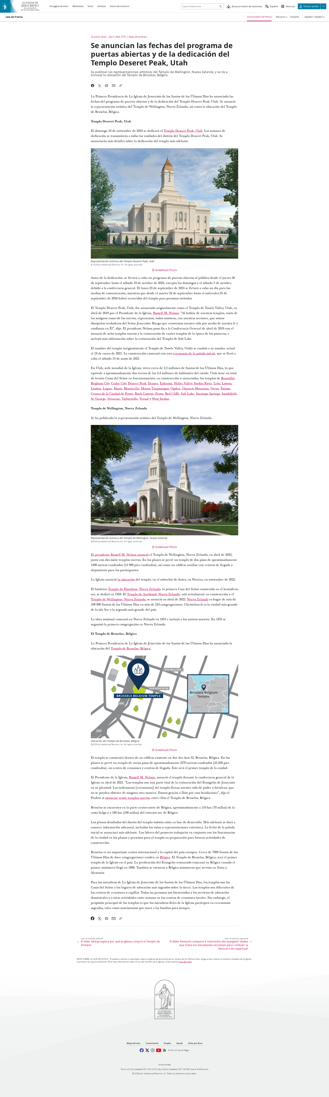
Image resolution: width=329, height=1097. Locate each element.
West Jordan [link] (160, 399)
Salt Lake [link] (187, 394)
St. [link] (92, 399)
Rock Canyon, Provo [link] (149, 394)
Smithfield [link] (229, 394)
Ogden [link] (175, 388)
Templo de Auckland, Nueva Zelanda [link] (153, 594)
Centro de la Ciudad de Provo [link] (112, 394)
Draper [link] (153, 383)
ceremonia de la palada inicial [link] (194, 353)
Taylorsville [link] (130, 399)
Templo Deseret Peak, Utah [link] (183, 131)
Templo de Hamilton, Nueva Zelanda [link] (134, 589)
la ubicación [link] (126, 579)
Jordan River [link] (203, 383)
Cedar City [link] (118, 383)
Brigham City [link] (100, 383)
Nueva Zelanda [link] (197, 599)
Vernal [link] (144, 399)
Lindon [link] (96, 388)
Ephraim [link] (166, 383)
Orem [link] (214, 388)
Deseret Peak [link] (137, 383)
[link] (92, 918)
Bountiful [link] (227, 378)
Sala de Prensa (14, 17)
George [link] (100, 399)
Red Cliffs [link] (172, 394)
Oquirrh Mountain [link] (195, 388)
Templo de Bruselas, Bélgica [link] (130, 648)
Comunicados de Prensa (259, 16)
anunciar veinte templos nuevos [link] (127, 798)
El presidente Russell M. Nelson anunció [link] (120, 555)
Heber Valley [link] (183, 383)
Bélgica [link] (165, 857)
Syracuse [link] (113, 399)
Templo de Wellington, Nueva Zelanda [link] (118, 599)
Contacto (294, 16)
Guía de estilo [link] (185, 961)
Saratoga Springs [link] (208, 394)
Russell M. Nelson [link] (166, 313)
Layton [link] (226, 383)
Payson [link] (225, 388)
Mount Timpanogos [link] (155, 388)
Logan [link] (107, 388)
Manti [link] (118, 388)
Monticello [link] (131, 388)
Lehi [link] (217, 383)
